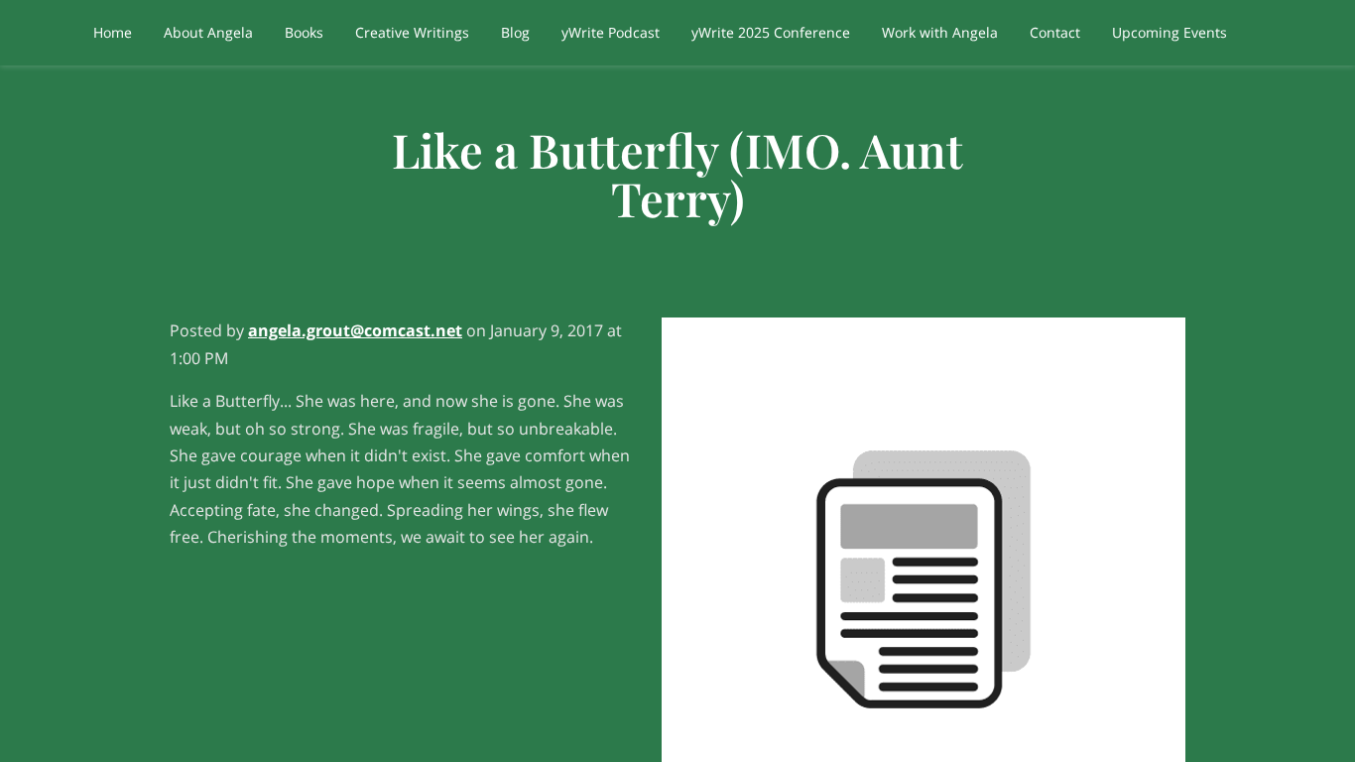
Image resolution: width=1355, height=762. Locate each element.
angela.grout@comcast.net (355, 330)
